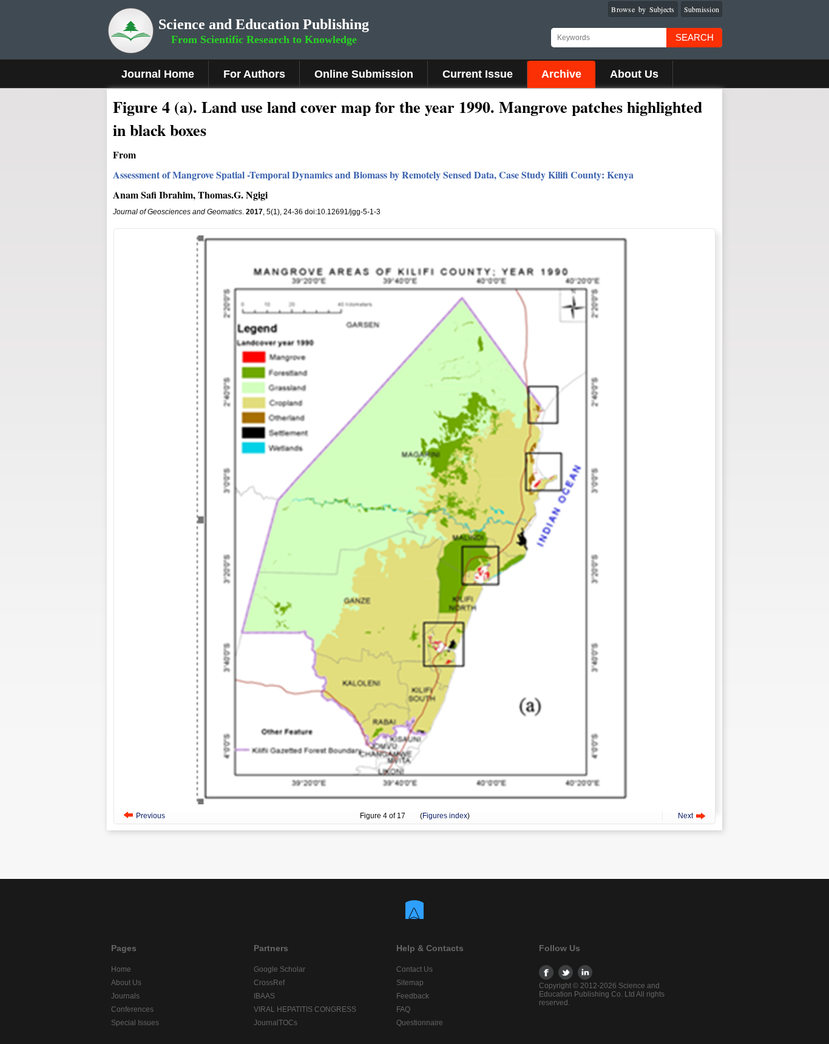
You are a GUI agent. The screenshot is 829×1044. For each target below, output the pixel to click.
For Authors (254, 74)
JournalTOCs (275, 1023)
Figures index (444, 816)
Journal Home (157, 74)
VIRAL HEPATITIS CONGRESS (305, 1009)
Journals (125, 996)
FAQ (403, 1009)
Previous (150, 816)
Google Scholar (279, 969)
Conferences (132, 1009)
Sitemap (410, 982)
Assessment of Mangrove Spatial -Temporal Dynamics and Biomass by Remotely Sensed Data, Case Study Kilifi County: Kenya (373, 174)
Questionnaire (419, 1023)
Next (685, 816)
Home (121, 969)
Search (694, 37)
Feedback (412, 996)
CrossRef (269, 982)
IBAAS (264, 996)
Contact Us (414, 969)
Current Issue (477, 74)
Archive (561, 74)
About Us (634, 74)
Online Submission (363, 74)
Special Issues (135, 1023)
